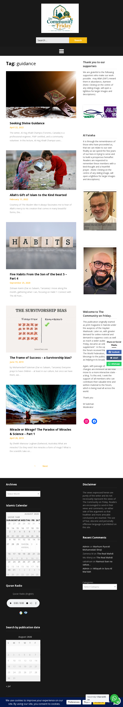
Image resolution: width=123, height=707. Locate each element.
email (115, 358)
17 (14, 666)
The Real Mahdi (105, 553)
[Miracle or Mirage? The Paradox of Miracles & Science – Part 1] (41, 404)
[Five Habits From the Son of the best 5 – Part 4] (41, 245)
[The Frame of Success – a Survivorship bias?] (41, 328)
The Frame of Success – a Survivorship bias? (41, 358)
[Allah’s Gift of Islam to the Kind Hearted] (41, 169)
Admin (86, 546)
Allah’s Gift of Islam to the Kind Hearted (38, 195)
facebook (116, 352)
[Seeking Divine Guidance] (41, 94)
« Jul (8, 686)
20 (30, 666)
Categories (88, 582)
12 (25, 660)
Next (45, 465)
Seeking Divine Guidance (27, 123)
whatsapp (115, 364)
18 (19, 666)
